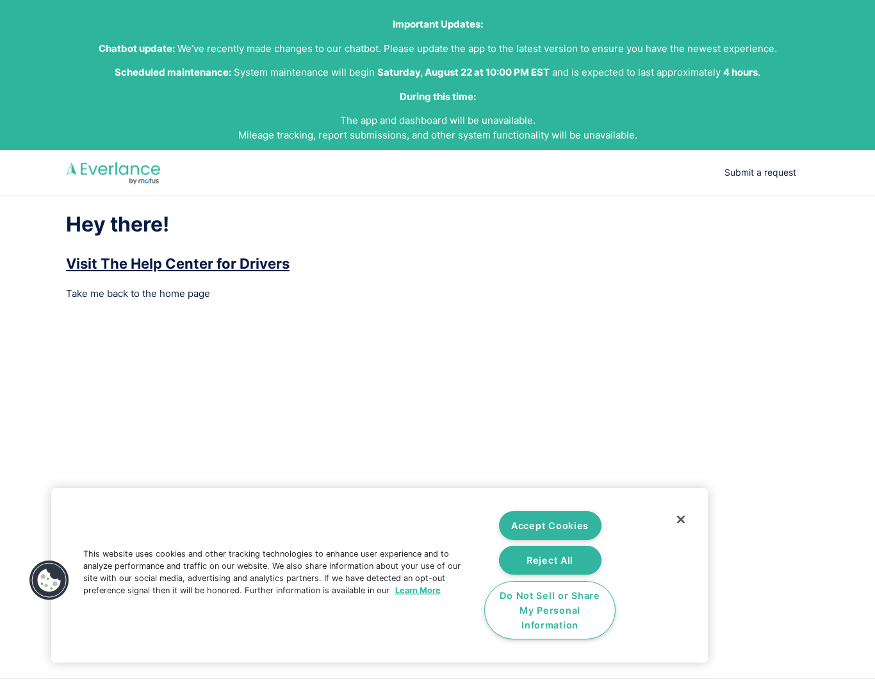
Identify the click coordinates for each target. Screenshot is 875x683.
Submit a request (760, 172)
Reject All (550, 560)
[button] (49, 580)
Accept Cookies (550, 525)
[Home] (113, 173)
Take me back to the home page (138, 293)
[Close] (681, 519)
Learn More (418, 590)
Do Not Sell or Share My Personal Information (550, 610)
